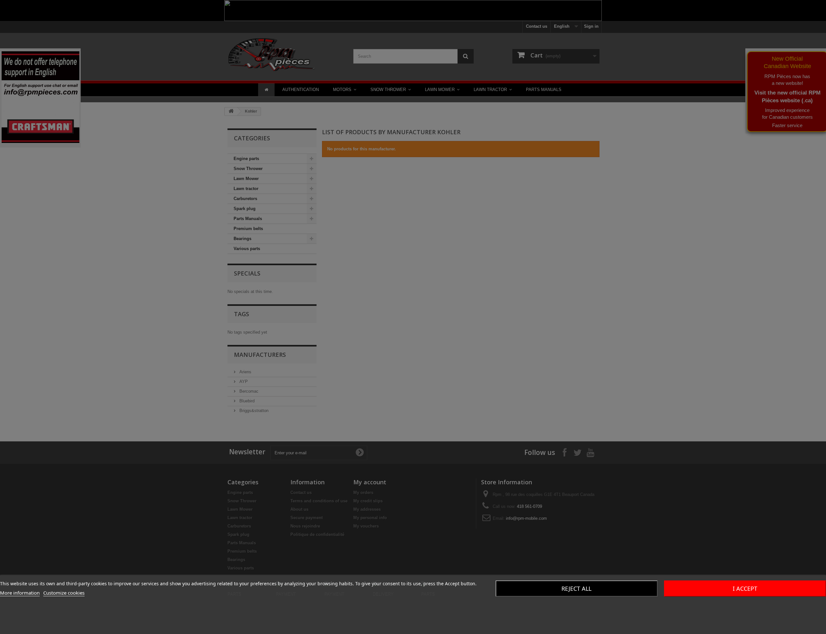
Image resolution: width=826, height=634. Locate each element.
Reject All (576, 588)
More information (20, 592)
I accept (745, 588)
